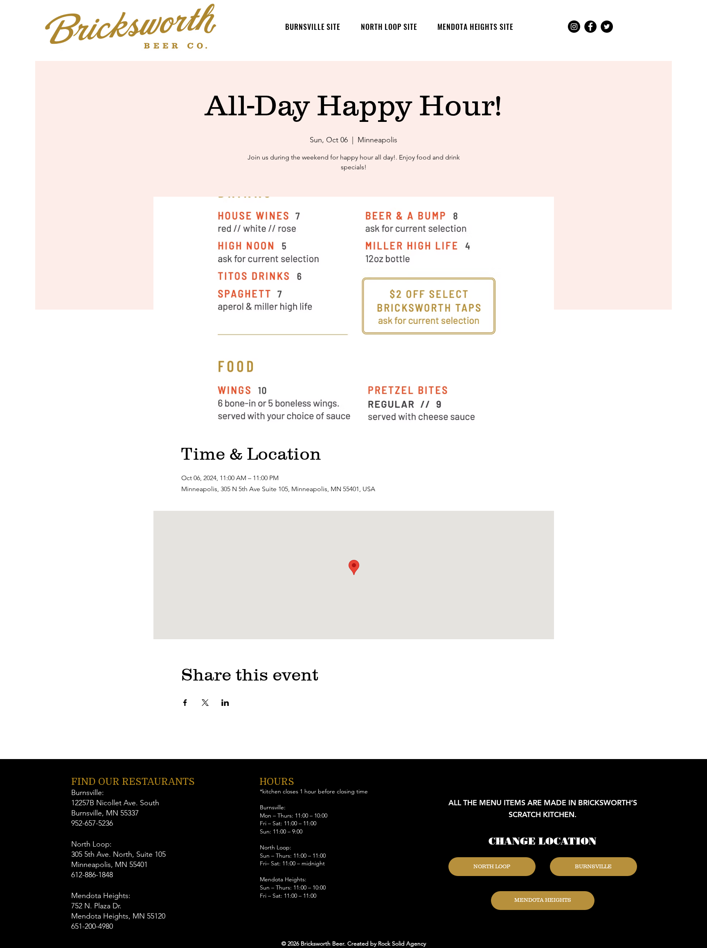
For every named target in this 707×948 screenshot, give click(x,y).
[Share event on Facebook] (185, 702)
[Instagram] (574, 26)
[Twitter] (607, 26)
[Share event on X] (205, 702)
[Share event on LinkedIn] (225, 702)
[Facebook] (590, 26)
